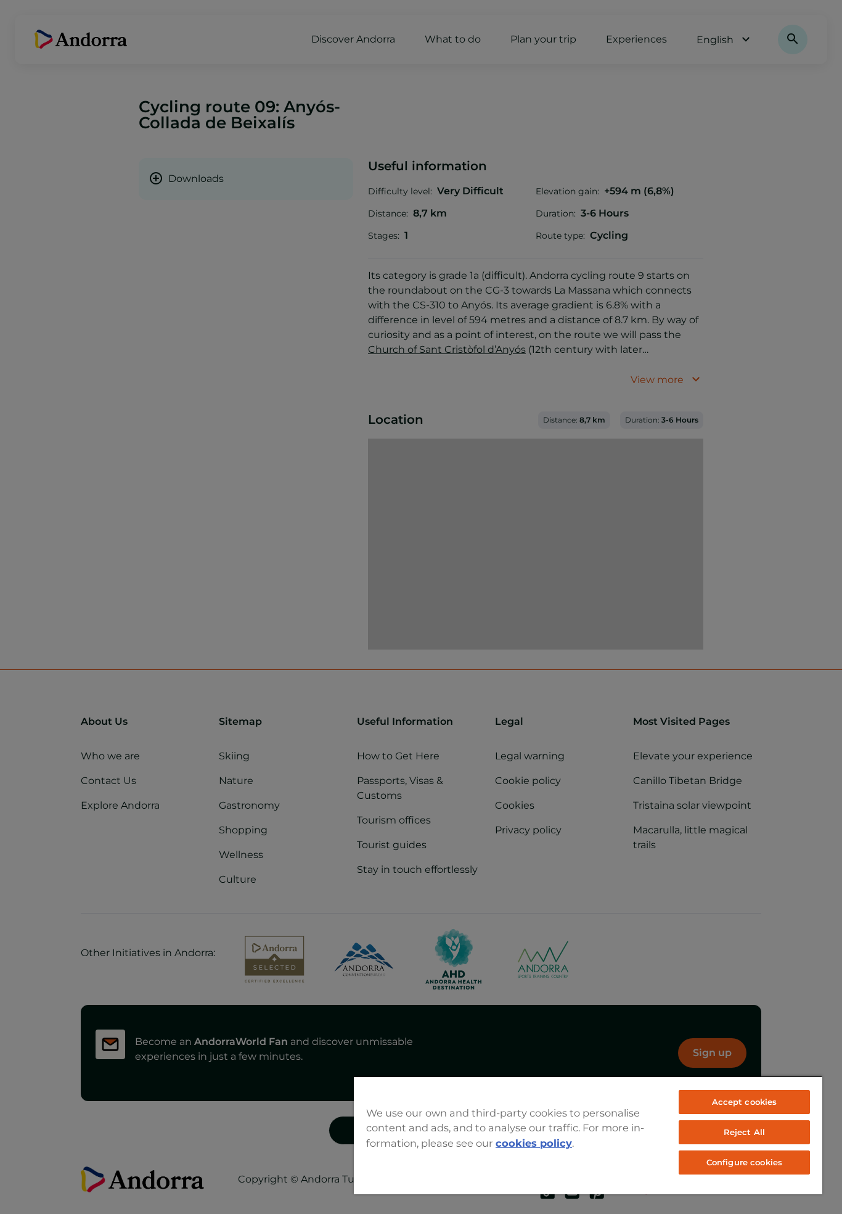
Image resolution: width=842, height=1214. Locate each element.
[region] (588, 1135)
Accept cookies (744, 1102)
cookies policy (534, 1143)
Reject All (744, 1132)
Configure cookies (744, 1162)
